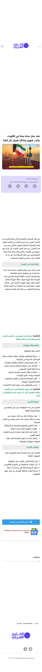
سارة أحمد (28, 179)
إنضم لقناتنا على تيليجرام (18, 522)
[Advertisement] (21, 20)
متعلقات (36, 557)
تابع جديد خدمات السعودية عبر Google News (16, 532)
